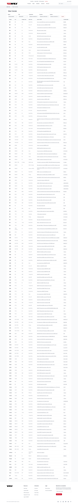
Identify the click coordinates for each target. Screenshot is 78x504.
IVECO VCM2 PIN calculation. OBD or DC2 (44, 367)
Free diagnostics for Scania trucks (43, 401)
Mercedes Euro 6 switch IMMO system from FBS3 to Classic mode (48, 165)
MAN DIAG (65, 322)
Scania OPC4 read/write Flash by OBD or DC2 (44, 409)
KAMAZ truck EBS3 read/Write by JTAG (43, 467)
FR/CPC (65, 61)
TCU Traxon (66, 475)
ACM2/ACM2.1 (66, 183)
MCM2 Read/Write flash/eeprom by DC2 (44, 148)
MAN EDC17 (65, 319)
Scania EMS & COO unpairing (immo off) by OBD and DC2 (46, 446)
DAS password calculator (41, 55)
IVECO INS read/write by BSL (42, 384)
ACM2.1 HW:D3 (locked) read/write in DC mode (45, 183)
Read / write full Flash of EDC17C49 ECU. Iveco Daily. (46, 353)
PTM (64, 308)
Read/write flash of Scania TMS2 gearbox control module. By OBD (48, 440)
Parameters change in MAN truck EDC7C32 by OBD (45, 246)
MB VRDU (65, 211)
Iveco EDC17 (66, 350)
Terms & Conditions (48, 490)
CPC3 (64, 113)
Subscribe (59, 494)
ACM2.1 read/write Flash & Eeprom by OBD (44, 188)
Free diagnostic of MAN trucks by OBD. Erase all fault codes (47, 322)
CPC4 (64, 104)
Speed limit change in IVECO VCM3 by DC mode (45, 378)
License (51, 14)
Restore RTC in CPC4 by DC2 (42, 110)
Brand (9, 14)
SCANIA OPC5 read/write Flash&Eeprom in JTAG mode (46, 406)
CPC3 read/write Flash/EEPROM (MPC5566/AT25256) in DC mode (48, 113)
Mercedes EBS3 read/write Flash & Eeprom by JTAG (46, 194)
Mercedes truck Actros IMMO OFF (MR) (43, 24)
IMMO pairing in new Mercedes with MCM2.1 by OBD (46, 174)
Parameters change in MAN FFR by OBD (43, 268)
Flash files (32, 1)
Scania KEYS (66, 443)
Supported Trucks (27, 494)
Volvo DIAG (65, 464)
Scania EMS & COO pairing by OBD (42, 449)
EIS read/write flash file (41, 205)
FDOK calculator (41, 1)
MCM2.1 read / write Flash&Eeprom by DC (44, 171)
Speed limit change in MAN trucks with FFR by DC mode (46, 254)
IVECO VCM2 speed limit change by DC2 (43, 370)
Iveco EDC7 (65, 344)
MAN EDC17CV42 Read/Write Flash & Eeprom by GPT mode (47, 319)
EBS (64, 194)
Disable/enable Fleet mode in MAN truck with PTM (45, 316)
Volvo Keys (65, 461)
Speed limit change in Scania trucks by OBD (44, 398)
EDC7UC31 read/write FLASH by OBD (43, 347)
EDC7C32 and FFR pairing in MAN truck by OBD (45, 325)
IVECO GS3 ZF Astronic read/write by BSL (44, 381)
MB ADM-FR (65, 93)
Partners (47, 3)
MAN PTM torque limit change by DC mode (44, 285)
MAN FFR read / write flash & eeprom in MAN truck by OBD (47, 260)
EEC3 (64, 412)
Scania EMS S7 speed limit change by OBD (44, 432)
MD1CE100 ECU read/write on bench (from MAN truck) (46, 234)
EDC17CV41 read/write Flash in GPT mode (44, 350)
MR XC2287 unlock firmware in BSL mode (44, 36)
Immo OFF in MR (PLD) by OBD (42, 47)
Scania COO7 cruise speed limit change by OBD (45, 435)
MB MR (65, 36)
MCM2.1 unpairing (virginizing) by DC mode (44, 159)
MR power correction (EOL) (41, 33)
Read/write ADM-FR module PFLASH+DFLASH (44, 93)
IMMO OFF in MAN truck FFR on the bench (44, 251)
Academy (37, 3)
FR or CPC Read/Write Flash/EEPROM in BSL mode (45, 61)
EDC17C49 (65, 353)
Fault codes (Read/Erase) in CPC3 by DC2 (44, 128)
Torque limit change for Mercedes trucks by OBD (45, 75)
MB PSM (65, 191)
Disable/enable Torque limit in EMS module (44, 418)
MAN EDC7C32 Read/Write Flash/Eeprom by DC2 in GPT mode (47, 240)
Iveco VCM (65, 375)
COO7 (64, 387)
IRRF (64, 208)
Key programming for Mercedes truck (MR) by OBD (45, 41)
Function (41, 14)
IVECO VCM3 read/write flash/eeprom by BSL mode (45, 375)
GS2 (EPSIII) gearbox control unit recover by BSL (45, 85)
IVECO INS (65, 384)
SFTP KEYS (65, 159)
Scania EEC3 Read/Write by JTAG (42, 412)
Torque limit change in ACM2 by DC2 (43, 180)
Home (9, 6)
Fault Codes (36, 492)
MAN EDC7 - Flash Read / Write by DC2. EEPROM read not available (48, 237)
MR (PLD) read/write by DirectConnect (43, 44)
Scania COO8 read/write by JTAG (42, 395)
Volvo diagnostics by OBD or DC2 (42, 464)
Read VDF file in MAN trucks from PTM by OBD (45, 305)
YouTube (46, 1)
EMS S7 (65, 423)
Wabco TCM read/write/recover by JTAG (44, 222)
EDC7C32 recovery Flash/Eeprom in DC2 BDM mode (45, 243)
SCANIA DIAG (66, 401)
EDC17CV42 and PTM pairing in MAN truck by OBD (45, 330)
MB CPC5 (65, 134)
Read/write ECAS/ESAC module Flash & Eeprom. (45, 339)
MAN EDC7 (65, 237)
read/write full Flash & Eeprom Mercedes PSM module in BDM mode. (48, 191)
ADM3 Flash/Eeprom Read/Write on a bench (44, 90)
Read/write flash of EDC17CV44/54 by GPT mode (45, 472)
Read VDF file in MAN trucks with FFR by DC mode (45, 257)
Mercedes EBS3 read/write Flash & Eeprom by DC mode (46, 197)
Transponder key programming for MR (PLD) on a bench (46, 27)
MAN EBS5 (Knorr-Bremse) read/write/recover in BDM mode (47, 333)
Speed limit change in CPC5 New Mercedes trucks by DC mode (47, 232)
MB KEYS (65, 24)
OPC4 (64, 409)
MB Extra (65, 72)
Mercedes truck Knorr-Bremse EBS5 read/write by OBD (46, 202)
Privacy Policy (47, 488)
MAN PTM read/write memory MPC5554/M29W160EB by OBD (47, 308)
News (33, 3)
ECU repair (36, 490)
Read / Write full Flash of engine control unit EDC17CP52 (46, 356)
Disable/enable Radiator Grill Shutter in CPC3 (44, 125)
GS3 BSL (65, 381)
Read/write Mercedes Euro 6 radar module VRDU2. (45, 211)
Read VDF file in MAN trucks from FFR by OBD (44, 277)
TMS (64, 440)
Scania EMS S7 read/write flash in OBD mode (44, 423)
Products (29, 3)
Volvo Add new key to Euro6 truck (42, 461)
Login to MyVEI (69, 1)
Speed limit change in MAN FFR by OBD (43, 271)
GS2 (64, 81)
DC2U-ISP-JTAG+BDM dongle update (43, 458)
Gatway (65, 478)
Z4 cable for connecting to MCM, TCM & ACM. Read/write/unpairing (48, 162)
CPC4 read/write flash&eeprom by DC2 (43, 107)
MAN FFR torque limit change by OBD (43, 274)
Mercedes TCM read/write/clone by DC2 (44, 219)
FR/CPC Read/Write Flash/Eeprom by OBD (44, 64)
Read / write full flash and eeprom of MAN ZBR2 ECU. (46, 336)
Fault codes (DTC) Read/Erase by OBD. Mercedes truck (46, 58)
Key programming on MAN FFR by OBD (43, 263)
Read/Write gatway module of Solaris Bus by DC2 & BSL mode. (47, 478)
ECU (19, 14)
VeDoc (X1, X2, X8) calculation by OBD (43, 50)
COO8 (64, 395)
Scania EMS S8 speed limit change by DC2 (44, 429)
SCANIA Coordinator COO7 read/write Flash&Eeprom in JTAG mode (48, 387)
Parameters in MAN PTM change (42, 291)
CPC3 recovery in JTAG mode (42, 116)
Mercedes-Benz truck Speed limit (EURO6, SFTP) (45, 122)
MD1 (64, 234)
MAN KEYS (65, 263)
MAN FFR (65, 260)
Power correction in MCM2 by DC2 (43, 145)
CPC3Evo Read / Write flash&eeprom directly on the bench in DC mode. (49, 139)
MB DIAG (65, 58)
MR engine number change (41, 30)
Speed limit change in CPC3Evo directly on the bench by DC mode (48, 142)
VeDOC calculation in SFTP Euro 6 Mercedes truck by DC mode (47, 156)
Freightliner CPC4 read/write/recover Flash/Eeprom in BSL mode (48, 104)
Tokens (65, 30)
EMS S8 (65, 426)
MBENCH (65, 455)
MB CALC (65, 50)
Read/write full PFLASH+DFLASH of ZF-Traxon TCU (45, 475)
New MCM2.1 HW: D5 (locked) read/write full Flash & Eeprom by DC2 (48, 177)
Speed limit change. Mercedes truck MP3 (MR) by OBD (46, 72)
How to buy (36, 494)
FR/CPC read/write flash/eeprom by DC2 (44, 67)
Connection (31, 14)
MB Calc (65, 156)
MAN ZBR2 (65, 336)
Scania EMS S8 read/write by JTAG (43, 426)
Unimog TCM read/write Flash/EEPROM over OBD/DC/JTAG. (47, 228)
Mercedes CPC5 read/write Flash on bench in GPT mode (46, 134)
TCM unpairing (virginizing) (41, 214)
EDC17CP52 (66, 356)
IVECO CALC (66, 367)
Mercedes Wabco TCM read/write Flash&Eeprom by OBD (46, 225)
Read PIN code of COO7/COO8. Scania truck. (44, 392)
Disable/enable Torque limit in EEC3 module (44, 415)
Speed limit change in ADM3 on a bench (43, 96)
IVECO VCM (65, 361)
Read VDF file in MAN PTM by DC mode (43, 288)
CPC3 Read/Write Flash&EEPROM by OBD (44, 131)
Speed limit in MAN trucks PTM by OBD (43, 299)
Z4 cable (65, 162)
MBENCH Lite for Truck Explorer (42, 455)
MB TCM (65, 219)
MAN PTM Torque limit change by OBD (43, 302)
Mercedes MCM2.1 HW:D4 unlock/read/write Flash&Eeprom (47, 153)
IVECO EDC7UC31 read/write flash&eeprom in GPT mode (46, 344)
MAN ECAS (65, 339)
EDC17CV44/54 (66, 472)
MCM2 (65, 148)
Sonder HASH (36, 1)
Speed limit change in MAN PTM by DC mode (44, 313)
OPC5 (64, 404)
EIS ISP (65, 205)
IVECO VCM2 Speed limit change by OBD (44, 373)
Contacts (42, 3)
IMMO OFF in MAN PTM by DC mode (43, 282)
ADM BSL (65, 90)
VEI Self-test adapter (40, 452)
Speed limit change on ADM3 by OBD (43, 99)
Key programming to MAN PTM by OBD (43, 294)
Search (62, 16)
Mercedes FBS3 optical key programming (44, 208)
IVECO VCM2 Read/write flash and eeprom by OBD (45, 361)
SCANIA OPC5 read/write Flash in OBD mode (44, 404)
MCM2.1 (65, 153)
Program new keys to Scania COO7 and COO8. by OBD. (46, 443)
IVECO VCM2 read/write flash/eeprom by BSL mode (45, 364)
